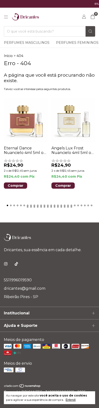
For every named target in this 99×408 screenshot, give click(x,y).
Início (8, 56)
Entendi (71, 400)
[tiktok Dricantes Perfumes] (16, 264)
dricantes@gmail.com (24, 288)
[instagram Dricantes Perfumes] (6, 264)
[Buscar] (90, 31)
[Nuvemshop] (22, 387)
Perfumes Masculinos (27, 42)
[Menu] (6, 17)
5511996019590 (18, 280)
